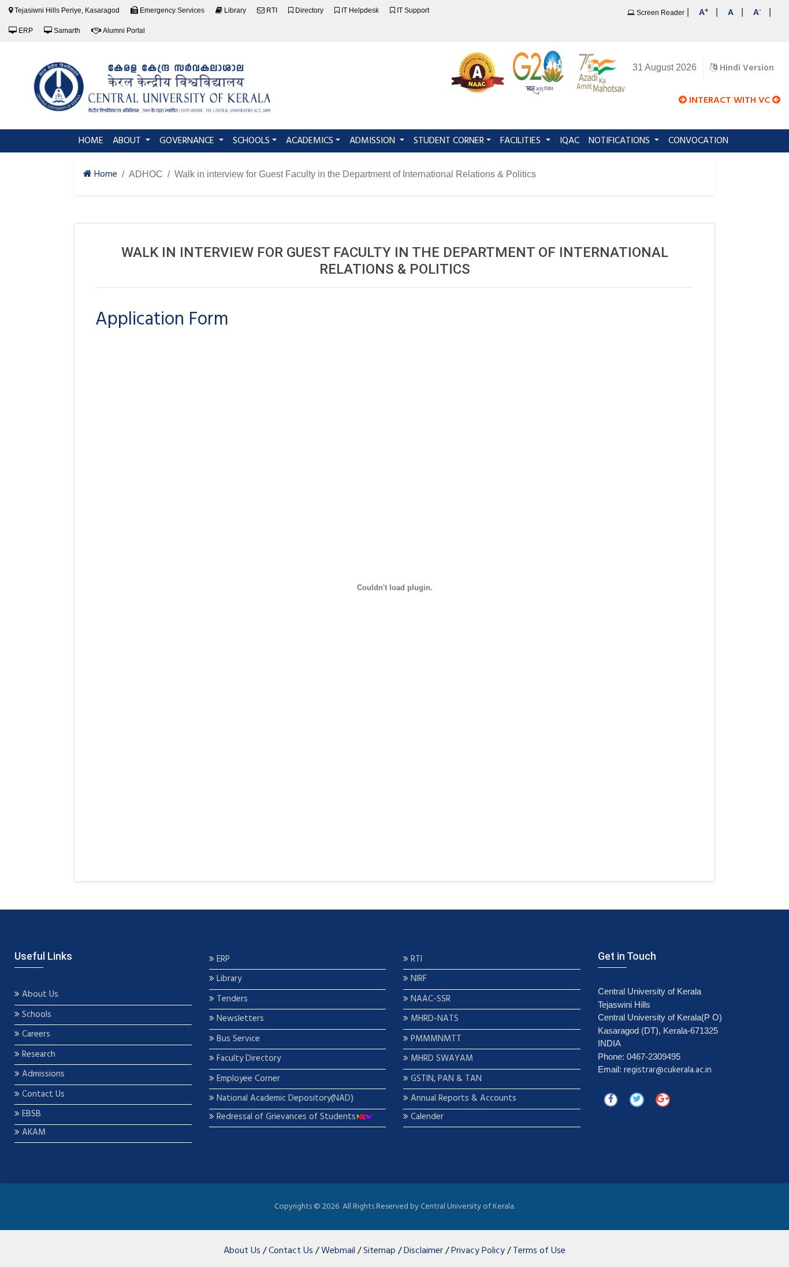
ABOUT (128, 140)
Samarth (67, 31)
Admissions (43, 1074)
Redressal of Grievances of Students (285, 1117)
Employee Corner (247, 1079)
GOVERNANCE (188, 140)
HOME (93, 140)
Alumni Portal (124, 31)
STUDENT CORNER (449, 140)
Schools (35, 1015)
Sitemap (379, 1250)
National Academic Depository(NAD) (283, 1098)
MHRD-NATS (433, 1019)
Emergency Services (172, 10)
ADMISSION (373, 140)
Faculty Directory (247, 1058)
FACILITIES (521, 140)
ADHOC (146, 174)
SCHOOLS (251, 140)
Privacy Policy (478, 1250)
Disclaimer (423, 1250)
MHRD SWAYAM (441, 1058)
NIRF (417, 979)
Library (235, 10)
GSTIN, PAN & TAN (445, 1079)
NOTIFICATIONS (620, 140)
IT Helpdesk (360, 10)
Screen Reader (659, 13)
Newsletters (239, 1019)
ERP (25, 31)
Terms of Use (539, 1250)
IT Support (413, 10)
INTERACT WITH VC (729, 100)
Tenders (231, 999)
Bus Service (238, 1039)
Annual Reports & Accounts (462, 1098)
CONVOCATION (698, 140)
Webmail (338, 1250)
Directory (309, 10)
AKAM (34, 1132)
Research (37, 1054)
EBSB (31, 1114)
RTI (271, 10)
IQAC (569, 140)
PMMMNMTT (435, 1039)
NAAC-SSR (429, 999)
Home (104, 174)
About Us (39, 994)
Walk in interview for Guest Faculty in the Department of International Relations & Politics (355, 174)
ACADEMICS (309, 140)
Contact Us (42, 1094)
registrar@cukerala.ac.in (668, 1070)
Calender (426, 1117)
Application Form (162, 319)
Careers (35, 1034)
